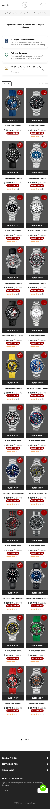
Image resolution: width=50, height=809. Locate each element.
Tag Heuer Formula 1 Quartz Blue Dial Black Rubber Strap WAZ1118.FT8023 (37, 598)
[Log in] (41, 4)
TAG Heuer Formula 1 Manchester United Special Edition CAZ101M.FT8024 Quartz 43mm (13, 283)
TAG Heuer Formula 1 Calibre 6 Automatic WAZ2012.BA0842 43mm (37, 178)
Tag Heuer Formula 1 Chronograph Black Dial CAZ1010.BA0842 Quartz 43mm (37, 126)
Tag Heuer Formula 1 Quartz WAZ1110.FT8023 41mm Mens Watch (13, 598)
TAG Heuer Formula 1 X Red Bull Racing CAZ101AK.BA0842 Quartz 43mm (13, 493)
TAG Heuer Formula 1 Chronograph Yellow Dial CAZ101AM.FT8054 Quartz (12, 388)
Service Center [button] (10, 764)
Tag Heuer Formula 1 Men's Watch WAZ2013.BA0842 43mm (37, 231)
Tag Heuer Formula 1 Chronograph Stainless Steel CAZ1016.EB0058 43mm (37, 283)
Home (2, 13)
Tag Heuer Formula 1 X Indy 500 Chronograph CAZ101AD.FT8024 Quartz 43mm (13, 336)
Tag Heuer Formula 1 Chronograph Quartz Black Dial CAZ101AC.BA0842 (13, 651)
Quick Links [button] (8, 770)
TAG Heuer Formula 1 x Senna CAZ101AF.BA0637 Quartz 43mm (37, 493)
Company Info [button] (9, 758)
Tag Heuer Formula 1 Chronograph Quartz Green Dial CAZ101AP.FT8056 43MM (37, 651)
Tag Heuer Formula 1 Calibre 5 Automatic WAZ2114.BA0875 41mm (37, 336)
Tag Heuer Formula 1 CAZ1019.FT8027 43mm (13, 546)
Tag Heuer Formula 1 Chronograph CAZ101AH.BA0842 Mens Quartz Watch (37, 703)
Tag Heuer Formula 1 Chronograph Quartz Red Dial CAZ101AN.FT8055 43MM (12, 703)
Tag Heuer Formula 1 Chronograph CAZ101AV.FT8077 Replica (13, 126)
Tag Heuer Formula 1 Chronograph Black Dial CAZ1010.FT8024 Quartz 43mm (13, 178)
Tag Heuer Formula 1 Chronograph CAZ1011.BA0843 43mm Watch (37, 546)
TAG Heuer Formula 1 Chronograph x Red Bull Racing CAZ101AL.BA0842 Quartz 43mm (37, 441)
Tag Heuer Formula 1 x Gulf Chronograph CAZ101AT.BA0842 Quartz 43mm (37, 388)
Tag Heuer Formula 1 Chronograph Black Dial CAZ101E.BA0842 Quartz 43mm (13, 441)
